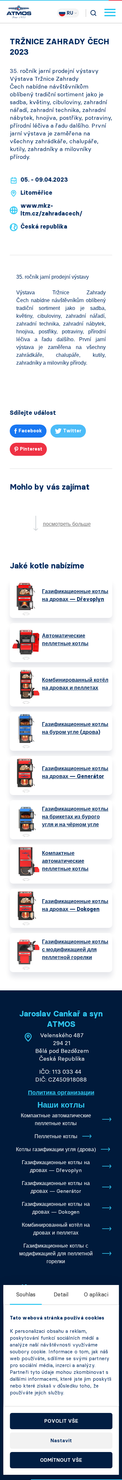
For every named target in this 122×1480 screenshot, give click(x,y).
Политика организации (61, 1092)
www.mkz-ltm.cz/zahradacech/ (51, 209)
